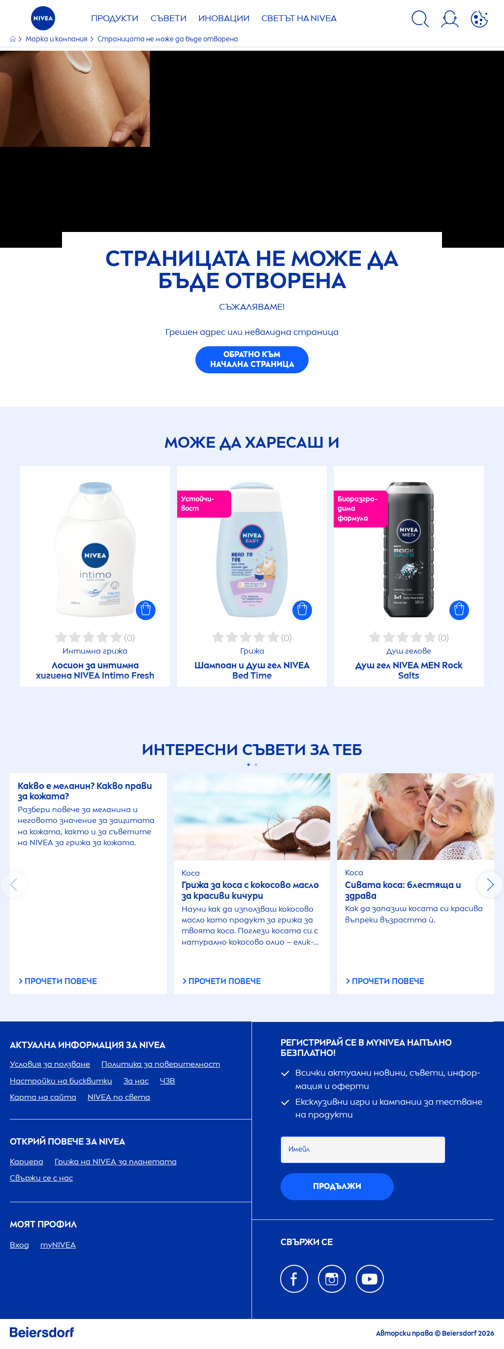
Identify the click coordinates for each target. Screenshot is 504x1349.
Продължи (337, 1186)
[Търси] (420, 20)
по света (119, 1097)
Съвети (169, 18)
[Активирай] (479, 20)
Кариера (26, 1161)
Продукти (114, 18)
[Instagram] (332, 1279)
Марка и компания (57, 39)
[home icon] (13, 39)
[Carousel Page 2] (255, 764)
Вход (19, 1245)
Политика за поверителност (160, 1064)
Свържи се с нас (41, 1178)
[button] (146, 610)
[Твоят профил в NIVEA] (450, 20)
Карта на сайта (43, 1097)
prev (14, 884)
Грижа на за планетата (116, 1161)
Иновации (224, 18)
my (58, 1245)
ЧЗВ (167, 1081)
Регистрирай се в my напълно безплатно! (366, 1048)
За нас (136, 1081)
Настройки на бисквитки (61, 1081)
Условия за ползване (50, 1064)
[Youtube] (370, 1279)
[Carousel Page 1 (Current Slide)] (248, 764)
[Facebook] (294, 1279)
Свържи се (307, 1242)
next (490, 884)
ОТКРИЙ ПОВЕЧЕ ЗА (67, 1142)
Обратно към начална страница (252, 359)
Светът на (299, 18)
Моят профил (43, 1224)
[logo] (43, 21)
